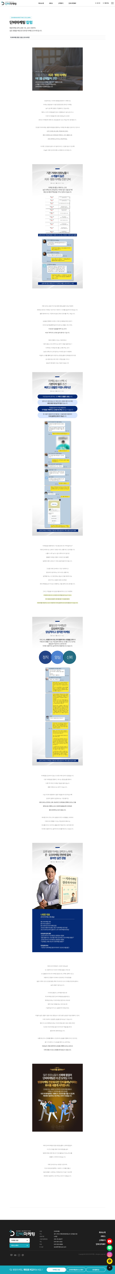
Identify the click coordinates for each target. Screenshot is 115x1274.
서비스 (51, 3)
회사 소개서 (76, 1270)
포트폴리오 (95, 1270)
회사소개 (41, 3)
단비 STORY (73, 3)
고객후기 (61, 3)
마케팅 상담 (56, 1270)
